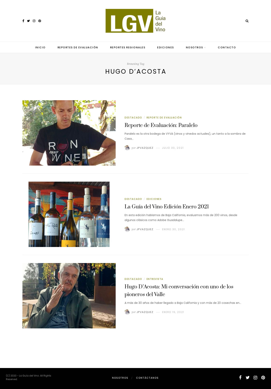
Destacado (133, 117)
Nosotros (194, 47)
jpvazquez (144, 148)
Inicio (40, 47)
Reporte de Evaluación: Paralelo (161, 125)
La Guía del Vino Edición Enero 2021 (167, 207)
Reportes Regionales (127, 47)
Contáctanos (147, 377)
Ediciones (165, 47)
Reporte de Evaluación (164, 117)
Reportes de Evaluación (78, 47)
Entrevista (155, 279)
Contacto (227, 47)
